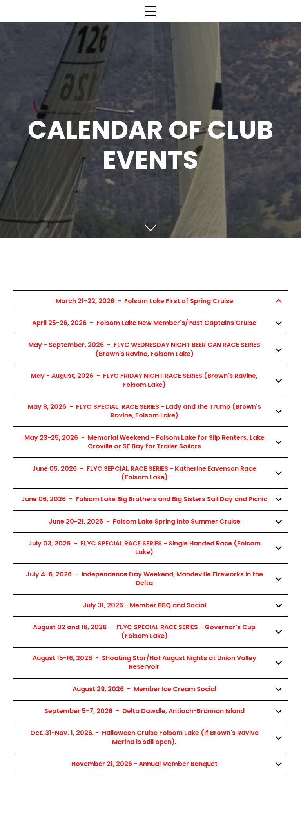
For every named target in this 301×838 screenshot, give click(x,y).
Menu (150, 6)
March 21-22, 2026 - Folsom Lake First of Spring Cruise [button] (144, 300)
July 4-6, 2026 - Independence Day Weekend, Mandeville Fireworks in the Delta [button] (144, 578)
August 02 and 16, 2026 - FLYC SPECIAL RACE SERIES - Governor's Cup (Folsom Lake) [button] (144, 631)
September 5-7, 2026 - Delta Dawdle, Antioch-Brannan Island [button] (144, 710)
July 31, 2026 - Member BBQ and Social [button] (144, 605)
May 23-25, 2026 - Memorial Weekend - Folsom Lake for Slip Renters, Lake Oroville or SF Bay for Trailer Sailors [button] (144, 442)
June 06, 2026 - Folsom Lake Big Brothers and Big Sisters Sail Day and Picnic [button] (144, 499)
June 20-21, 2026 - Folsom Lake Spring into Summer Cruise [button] (144, 521)
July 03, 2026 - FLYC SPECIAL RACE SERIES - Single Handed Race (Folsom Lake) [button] (144, 547)
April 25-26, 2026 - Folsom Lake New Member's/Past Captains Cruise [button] (144, 322)
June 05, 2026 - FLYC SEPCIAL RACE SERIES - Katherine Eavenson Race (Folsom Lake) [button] (144, 473)
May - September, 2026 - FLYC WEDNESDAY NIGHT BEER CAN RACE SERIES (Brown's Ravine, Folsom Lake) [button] (144, 349)
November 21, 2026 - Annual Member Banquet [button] (144, 763)
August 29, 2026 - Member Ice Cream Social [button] (144, 689)
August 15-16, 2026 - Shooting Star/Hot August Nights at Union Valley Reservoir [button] (144, 662)
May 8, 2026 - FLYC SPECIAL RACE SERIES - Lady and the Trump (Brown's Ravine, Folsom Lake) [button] (144, 411)
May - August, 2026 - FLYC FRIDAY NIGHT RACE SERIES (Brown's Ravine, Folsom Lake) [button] (144, 380)
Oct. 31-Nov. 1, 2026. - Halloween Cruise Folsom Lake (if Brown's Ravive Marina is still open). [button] (144, 737)
